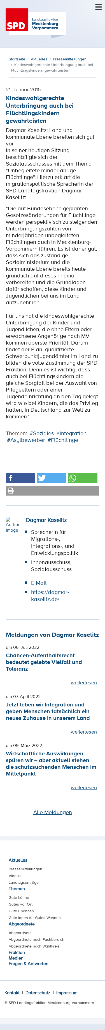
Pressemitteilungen (25, 869)
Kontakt (12, 992)
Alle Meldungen (52, 812)
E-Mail (38, 583)
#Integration (71, 433)
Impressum (67, 992)
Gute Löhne (19, 897)
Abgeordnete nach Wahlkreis (34, 946)
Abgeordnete (22, 924)
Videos (15, 875)
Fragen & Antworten (28, 963)
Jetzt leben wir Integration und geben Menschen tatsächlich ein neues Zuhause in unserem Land (48, 711)
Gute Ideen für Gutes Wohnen (35, 917)
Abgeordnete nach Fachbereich (36, 939)
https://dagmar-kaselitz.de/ (50, 595)
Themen (17, 888)
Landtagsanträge (24, 882)
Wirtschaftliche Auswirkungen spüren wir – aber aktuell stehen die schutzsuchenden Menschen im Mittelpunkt (51, 763)
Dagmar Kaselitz (46, 520)
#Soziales (42, 433)
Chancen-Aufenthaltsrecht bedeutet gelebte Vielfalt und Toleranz (44, 661)
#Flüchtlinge (63, 440)
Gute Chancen (21, 911)
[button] (20, 478)
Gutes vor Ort (20, 904)
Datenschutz (37, 992)
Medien (16, 958)
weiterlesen (84, 682)
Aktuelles (18, 860)
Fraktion (17, 952)
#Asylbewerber (26, 440)
